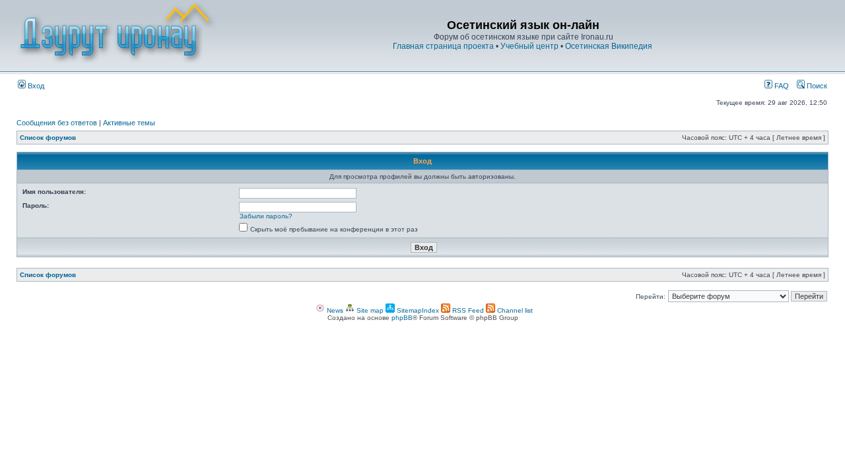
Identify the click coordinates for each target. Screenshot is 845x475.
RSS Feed (467, 310)
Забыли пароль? (266, 216)
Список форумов (48, 137)
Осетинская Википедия (608, 46)
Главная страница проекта (443, 46)
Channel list (514, 310)
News (334, 310)
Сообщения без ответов (57, 123)
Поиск (816, 86)
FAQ (780, 86)
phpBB (402, 317)
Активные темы (129, 123)
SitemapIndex (417, 310)
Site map (369, 310)
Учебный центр (529, 46)
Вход (35, 86)
